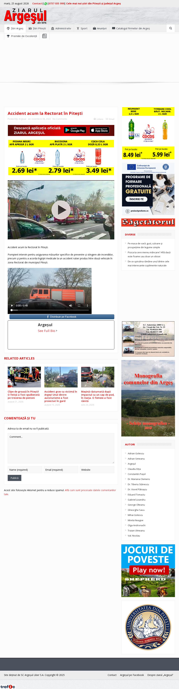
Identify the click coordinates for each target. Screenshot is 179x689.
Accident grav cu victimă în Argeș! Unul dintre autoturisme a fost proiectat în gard (60, 396)
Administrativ (63, 28)
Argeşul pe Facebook (132, 675)
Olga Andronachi (136, 525)
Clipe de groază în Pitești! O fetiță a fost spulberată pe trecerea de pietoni (24, 394)
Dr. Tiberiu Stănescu (138, 484)
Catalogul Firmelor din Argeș (133, 28)
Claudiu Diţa (134, 469)
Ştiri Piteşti (39, 28)
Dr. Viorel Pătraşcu (137, 489)
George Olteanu (136, 504)
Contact (37, 3)
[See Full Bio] (56, 331)
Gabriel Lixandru (136, 499)
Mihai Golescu (135, 515)
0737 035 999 (56, 3)
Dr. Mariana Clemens (139, 479)
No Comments (60, 118)
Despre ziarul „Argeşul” (160, 675)
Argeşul (22, 118)
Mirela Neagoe (135, 520)
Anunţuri (102, 28)
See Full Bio (46, 331)
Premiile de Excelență (24, 36)
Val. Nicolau (134, 535)
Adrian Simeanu (136, 458)
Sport (84, 28)
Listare (100, 119)
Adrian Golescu (136, 453)
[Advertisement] (89, 64)
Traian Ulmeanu (136, 530)
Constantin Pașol (137, 474)
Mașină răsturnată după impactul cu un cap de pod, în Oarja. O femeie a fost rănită (97, 396)
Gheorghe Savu (136, 510)
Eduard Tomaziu (136, 494)
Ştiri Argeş (17, 28)
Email (111, 119)
